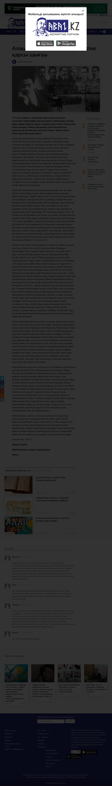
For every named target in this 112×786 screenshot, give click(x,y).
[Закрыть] (83, 11)
